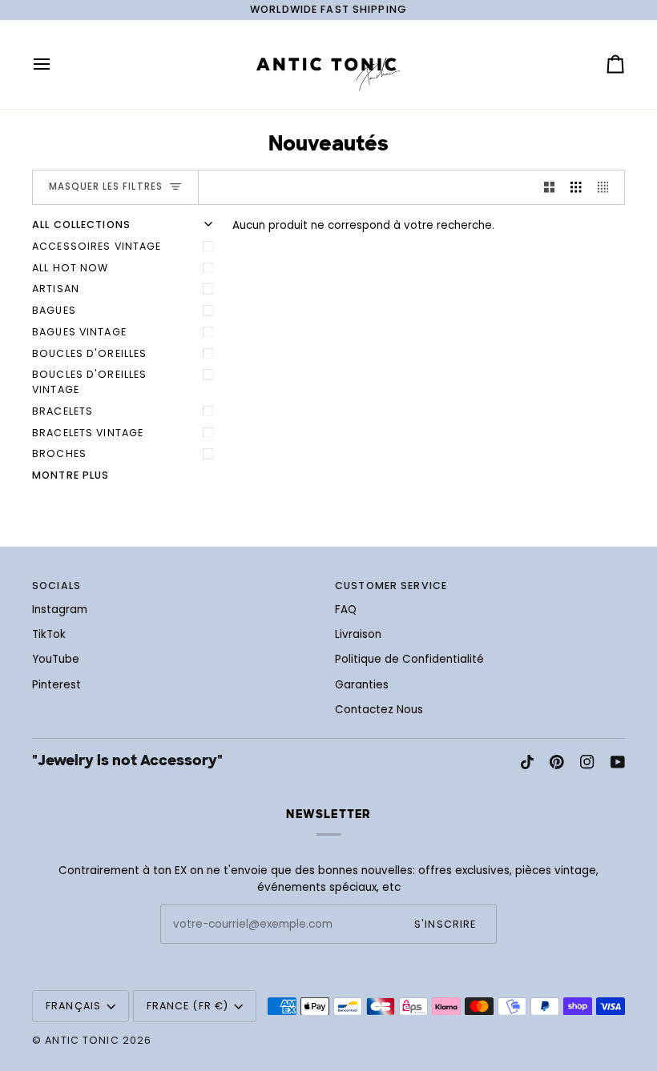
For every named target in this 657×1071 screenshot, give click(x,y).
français (73, 1006)
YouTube (55, 659)
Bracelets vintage (87, 432)
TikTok (49, 634)
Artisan (55, 288)
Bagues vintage (79, 332)
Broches (59, 453)
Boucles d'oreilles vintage (89, 381)
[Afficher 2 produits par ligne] (549, 187)
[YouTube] (618, 762)
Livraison (358, 634)
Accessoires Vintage (96, 246)
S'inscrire (445, 924)
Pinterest (56, 684)
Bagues (54, 310)
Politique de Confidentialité (409, 659)
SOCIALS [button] (56, 585)
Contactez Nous (379, 709)
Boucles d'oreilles (89, 353)
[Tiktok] (527, 762)
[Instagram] (587, 762)
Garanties (362, 684)
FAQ (346, 609)
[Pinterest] (557, 762)
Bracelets (62, 411)
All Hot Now (70, 268)
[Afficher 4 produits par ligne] (607, 187)
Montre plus (70, 475)
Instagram (59, 609)
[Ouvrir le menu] (56, 64)
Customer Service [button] (391, 585)
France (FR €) (188, 1006)
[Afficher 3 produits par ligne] (576, 187)
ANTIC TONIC (82, 1040)
